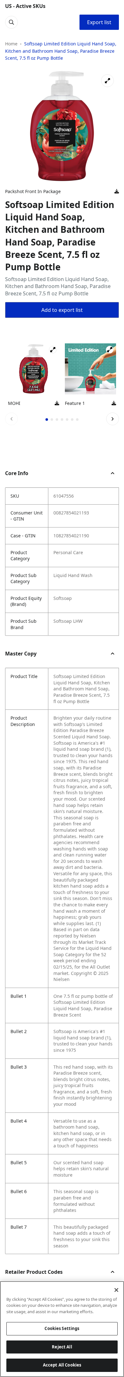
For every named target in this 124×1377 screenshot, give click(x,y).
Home (11, 44)
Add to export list (62, 309)
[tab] (46, 419)
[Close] (116, 1290)
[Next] (112, 419)
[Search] (11, 22)
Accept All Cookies (62, 1365)
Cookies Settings (62, 1328)
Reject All (62, 1347)
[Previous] (11, 419)
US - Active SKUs (25, 6)
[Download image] (116, 191)
